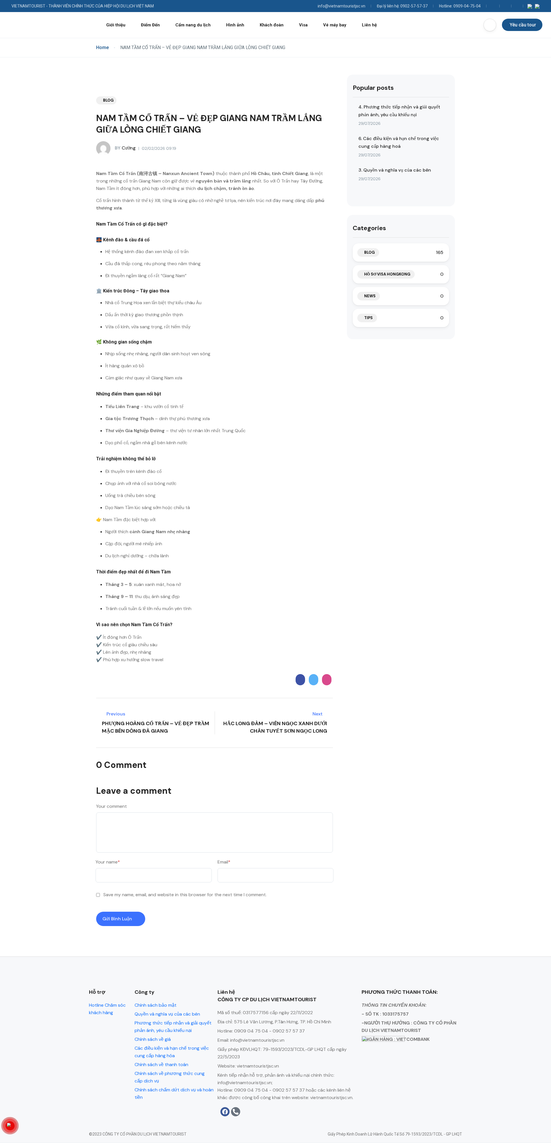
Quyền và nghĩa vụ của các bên (167, 1014)
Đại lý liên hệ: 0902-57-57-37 (402, 6)
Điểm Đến (150, 25)
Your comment (111, 806)
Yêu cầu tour (523, 25)
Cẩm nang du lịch (193, 25)
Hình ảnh (235, 25)
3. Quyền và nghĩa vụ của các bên (394, 170)
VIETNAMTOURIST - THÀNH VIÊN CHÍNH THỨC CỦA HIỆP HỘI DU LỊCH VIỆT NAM (82, 6)
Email (224, 862)
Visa (303, 25)
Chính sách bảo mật (155, 1005)
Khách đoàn (272, 25)
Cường (125, 148)
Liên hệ (369, 25)
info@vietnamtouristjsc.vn (341, 6)
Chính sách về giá (153, 1039)
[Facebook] (225, 1111)
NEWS (370, 296)
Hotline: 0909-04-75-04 (460, 6)
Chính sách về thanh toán (161, 1065)
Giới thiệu (115, 25)
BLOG (108, 100)
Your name (108, 862)
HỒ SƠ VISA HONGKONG (387, 274)
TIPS (368, 317)
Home (102, 47)
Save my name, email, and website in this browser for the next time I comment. (185, 895)
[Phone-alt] (235, 1111)
